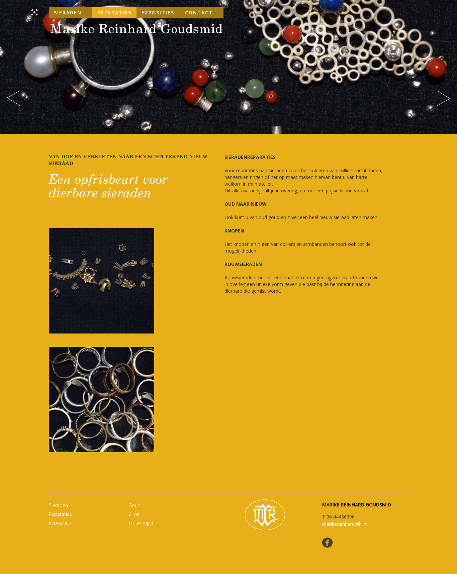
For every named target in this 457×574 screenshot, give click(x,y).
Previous (13, 98)
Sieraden (68, 12)
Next (443, 98)
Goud (134, 505)
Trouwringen (141, 522)
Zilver (134, 514)
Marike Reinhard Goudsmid (136, 30)
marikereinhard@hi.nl (344, 524)
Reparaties (114, 12)
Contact (199, 12)
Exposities (158, 12)
